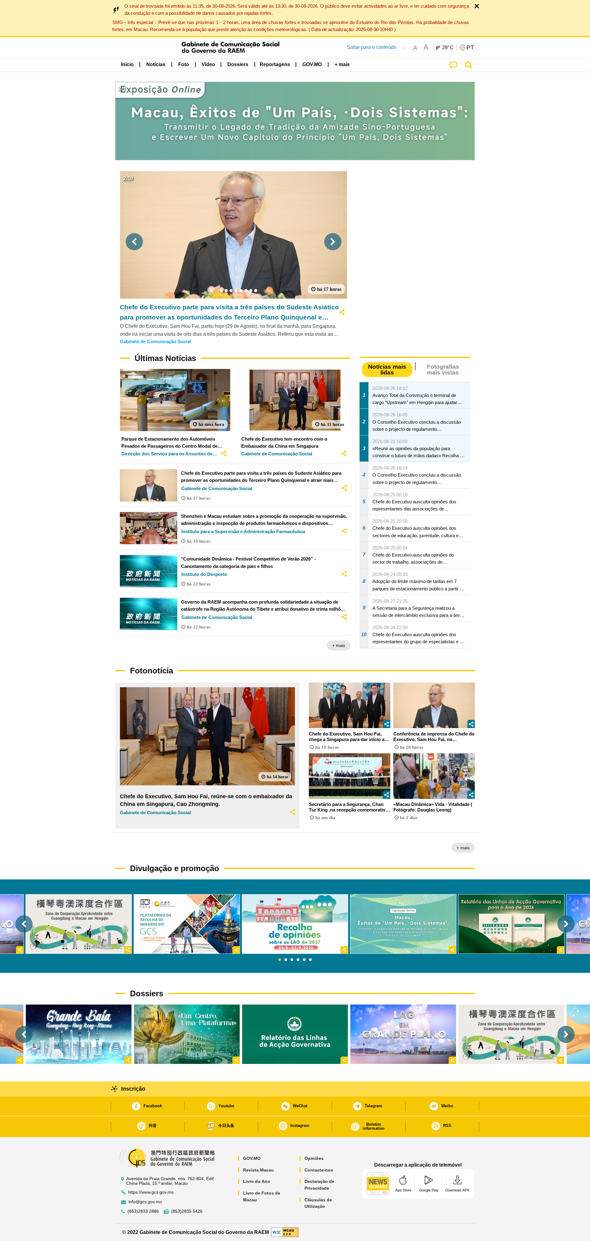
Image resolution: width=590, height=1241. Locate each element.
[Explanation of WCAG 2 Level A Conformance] (284, 1232)
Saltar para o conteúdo (371, 47)
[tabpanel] (295, 924)
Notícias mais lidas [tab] (387, 369)
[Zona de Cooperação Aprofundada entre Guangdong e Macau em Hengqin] (511, 1034)
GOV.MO (252, 1158)
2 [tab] (286, 960)
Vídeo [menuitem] (208, 64)
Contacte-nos (319, 1170)
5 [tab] (304, 960)
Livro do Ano (256, 1181)
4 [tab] (298, 960)
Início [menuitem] (127, 64)
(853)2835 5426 (187, 1211)
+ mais (338, 645)
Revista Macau (258, 1170)
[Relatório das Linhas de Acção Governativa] (295, 1034)
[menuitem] (156, 64)
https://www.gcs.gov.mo (151, 1192)
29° (448, 47)
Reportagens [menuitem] (275, 64)
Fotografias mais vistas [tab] (443, 369)
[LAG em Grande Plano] (403, 1034)
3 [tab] (292, 960)
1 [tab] (280, 960)
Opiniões (314, 1158)
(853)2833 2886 (143, 1211)
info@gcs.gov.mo (145, 1201)
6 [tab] (310, 960)
